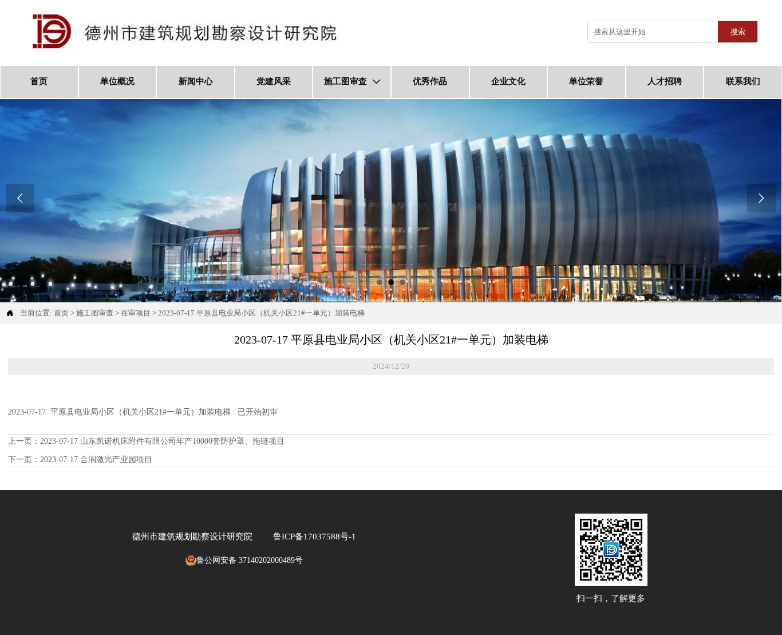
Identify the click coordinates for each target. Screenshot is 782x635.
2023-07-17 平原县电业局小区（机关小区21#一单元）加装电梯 (261, 313)
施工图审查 (94, 313)
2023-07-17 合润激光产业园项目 (96, 459)
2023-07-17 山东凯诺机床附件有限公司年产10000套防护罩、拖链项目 (162, 441)
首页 (61, 313)
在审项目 (136, 313)
